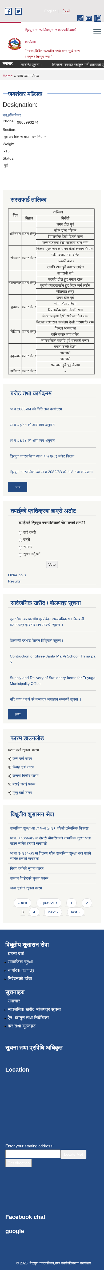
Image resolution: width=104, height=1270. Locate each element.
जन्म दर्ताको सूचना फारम (26, 888)
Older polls (17, 575)
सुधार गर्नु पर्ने (31, 554)
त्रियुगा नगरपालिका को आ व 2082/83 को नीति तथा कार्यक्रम (51, 472)
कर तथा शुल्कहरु (22, 1026)
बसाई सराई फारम (24, 784)
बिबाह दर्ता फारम (23, 767)
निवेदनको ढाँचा (20, 978)
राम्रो (26, 539)
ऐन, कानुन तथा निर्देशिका (28, 1017)
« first (22, 903)
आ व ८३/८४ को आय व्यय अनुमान (32, 425)
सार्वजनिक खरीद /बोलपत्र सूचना (34, 1009)
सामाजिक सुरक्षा (20, 961)
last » (75, 912)
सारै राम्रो (29, 532)
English (50, 11)
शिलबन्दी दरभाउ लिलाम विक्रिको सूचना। (36, 640)
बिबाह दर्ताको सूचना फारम (26, 868)
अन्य (18, 487)
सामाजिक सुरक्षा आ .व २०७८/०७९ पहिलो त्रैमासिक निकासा (49, 828)
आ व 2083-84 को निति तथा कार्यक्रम (36, 409)
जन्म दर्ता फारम (22, 758)
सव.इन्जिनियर (12, 115)
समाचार (14, 1000)
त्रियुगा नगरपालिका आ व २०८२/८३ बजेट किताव (42, 456)
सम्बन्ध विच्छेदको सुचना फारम (29, 878)
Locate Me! (73, 1154)
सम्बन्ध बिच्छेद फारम (26, 775)
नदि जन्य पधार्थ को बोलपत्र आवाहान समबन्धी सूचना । (45, 699)
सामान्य (27, 547)
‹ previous (49, 903)
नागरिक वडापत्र (21, 970)
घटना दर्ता (16, 953)
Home (8, 76)
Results (14, 581)
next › (53, 912)
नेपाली (66, 11)
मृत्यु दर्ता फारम (23, 792)
